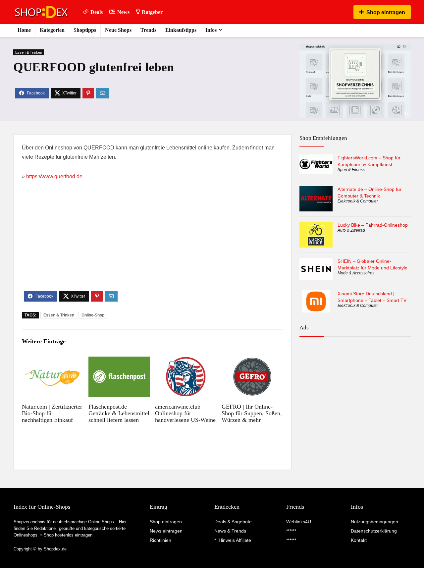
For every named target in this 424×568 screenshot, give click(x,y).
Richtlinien (160, 540)
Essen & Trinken (28, 52)
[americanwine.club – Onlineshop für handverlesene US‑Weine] (185, 361)
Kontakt (359, 540)
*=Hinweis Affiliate (232, 540)
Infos (211, 30)
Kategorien (52, 30)
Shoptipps (85, 30)
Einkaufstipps (180, 30)
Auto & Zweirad (351, 230)
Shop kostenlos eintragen (68, 535)
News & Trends (230, 531)
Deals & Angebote (233, 521)
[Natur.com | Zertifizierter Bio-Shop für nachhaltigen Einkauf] (52, 361)
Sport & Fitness (351, 169)
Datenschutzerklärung (374, 531)
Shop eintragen (385, 12)
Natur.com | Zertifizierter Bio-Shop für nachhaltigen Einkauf (52, 413)
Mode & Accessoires (356, 273)
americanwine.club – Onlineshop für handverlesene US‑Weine (185, 413)
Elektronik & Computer (358, 201)
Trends (148, 30)
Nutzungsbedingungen (374, 521)
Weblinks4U (298, 521)
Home (24, 30)
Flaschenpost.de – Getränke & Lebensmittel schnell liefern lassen (118, 413)
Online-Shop (92, 315)
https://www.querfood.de (54, 176)
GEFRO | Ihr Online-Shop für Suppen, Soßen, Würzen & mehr (252, 413)
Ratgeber (152, 12)
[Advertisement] (152, 241)
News (123, 12)
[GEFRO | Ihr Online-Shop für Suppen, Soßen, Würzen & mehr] (252, 361)
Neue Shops (118, 30)
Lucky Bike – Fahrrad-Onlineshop (373, 225)
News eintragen (166, 531)
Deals (96, 12)
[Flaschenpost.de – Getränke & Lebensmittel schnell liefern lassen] (119, 361)
